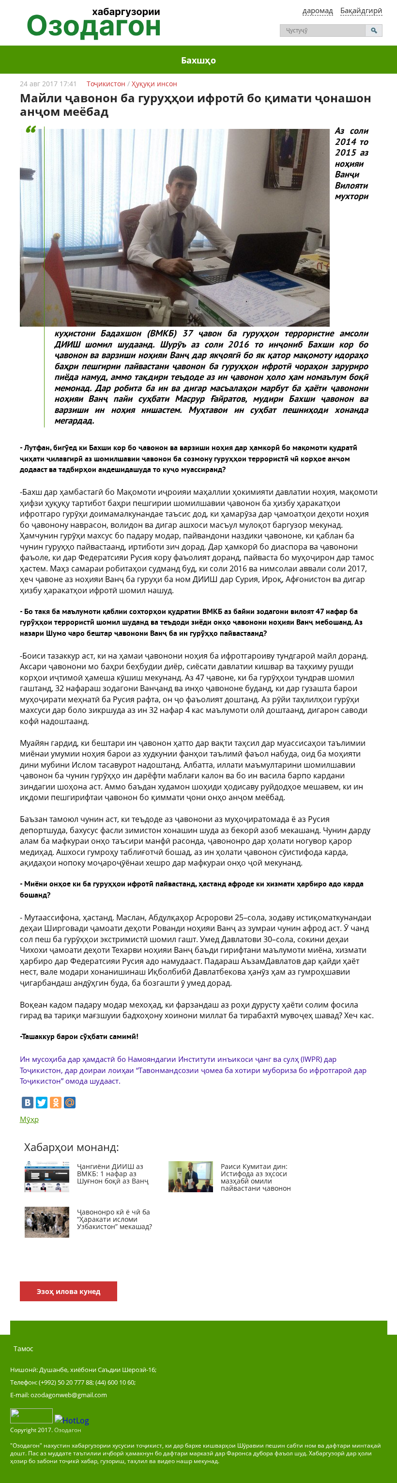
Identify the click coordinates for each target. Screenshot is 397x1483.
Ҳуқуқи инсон (154, 83)
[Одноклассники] (55, 1102)
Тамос (23, 1348)
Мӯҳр (29, 1119)
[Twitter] (41, 1102)
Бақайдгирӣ (361, 10)
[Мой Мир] (70, 1102)
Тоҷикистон (106, 83)
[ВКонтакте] (27, 1102)
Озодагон (67, 1430)
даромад (318, 10)
